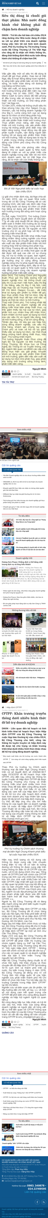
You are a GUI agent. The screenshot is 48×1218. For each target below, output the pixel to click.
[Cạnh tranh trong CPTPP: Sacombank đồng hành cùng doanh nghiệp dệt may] (8, 1137)
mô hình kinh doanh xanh (20, 377)
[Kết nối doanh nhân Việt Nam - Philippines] (8, 680)
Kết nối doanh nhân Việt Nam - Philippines (30, 678)
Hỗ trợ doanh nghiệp (15, 9)
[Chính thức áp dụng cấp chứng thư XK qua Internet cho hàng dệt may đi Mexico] (8, 1150)
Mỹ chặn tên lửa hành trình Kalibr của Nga (30, 687)
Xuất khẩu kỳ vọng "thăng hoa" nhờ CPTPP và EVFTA (22, 1093)
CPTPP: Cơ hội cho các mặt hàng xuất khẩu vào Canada (23, 1097)
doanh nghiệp (17, 374)
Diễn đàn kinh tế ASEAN (24, 664)
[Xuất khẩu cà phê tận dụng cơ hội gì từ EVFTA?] (8, 1128)
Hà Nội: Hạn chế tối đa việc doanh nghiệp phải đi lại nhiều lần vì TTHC (24, 66)
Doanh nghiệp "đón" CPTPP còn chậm (15, 1143)
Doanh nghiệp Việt (24, 558)
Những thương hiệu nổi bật (24, 610)
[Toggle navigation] (43, 3)
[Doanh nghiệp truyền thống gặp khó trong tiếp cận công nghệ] (8, 532)
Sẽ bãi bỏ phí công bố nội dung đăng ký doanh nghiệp (22, 63)
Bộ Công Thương (38, 377)
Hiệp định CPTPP (14, 707)
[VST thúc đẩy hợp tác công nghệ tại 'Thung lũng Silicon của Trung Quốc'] (8, 523)
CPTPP (36, 1024)
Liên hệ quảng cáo (35, 1191)
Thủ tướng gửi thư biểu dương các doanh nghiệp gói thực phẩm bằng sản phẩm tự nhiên (24, 501)
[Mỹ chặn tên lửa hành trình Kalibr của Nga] (8, 690)
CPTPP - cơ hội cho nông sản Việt (15, 1088)
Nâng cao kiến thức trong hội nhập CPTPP (18, 1114)
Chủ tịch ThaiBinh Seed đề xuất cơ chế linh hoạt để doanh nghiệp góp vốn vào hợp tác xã (31, 540)
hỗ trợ (28, 1024)
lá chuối (27, 374)
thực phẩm (37, 374)
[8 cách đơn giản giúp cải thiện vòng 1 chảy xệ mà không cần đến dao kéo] (8, 699)
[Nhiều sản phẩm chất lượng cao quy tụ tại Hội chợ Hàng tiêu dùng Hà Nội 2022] (8, 671)
